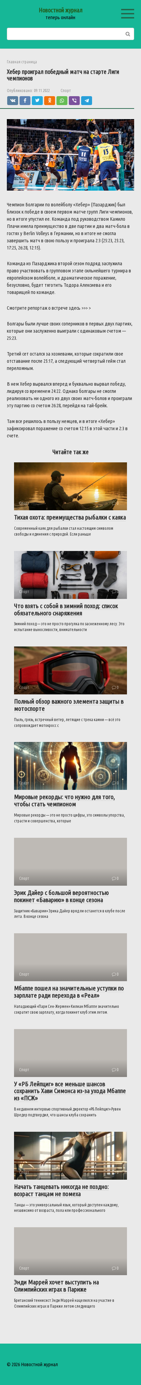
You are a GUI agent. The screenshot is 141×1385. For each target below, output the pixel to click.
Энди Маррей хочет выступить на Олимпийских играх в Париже (56, 1285)
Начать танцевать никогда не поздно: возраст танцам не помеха (61, 1190)
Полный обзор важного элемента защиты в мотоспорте (69, 704)
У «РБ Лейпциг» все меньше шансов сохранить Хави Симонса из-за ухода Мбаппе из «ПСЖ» (70, 1091)
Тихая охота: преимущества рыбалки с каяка (70, 517)
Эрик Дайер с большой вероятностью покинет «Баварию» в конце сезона (61, 896)
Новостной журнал (60, 10)
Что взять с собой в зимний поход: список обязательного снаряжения (66, 609)
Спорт (66, 90)
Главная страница (22, 62)
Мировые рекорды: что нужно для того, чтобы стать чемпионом (64, 800)
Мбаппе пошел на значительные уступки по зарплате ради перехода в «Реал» (69, 991)
